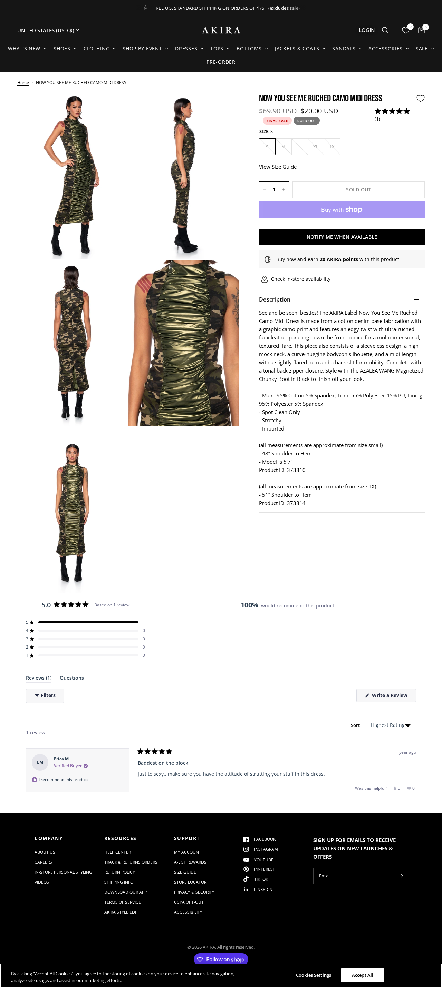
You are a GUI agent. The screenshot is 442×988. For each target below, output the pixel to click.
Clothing (97, 48)
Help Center (117, 852)
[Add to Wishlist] (420, 98)
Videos (42, 882)
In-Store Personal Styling (63, 872)
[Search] (385, 30)
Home (23, 83)
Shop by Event (142, 48)
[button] (394, 115)
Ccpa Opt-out (189, 902)
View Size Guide (278, 166)
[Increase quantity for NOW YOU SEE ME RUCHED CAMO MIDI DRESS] (283, 190)
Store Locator (190, 882)
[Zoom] (112, 107)
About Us (45, 852)
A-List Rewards (190, 862)
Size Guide (185, 872)
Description (275, 299)
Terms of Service (122, 902)
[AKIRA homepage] (221, 30)
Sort (356, 725)
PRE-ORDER (220, 62)
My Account (187, 852)
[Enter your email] (400, 876)
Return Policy (119, 872)
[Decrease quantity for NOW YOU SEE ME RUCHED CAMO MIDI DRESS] (264, 190)
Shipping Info (118, 882)
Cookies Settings (313, 975)
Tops (216, 48)
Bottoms (249, 48)
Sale (422, 48)
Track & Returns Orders (130, 862)
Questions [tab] (72, 679)
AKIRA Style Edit (121, 912)
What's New (24, 48)
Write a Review (391, 697)
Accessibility (188, 912)
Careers (43, 862)
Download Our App (125, 892)
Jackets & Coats (297, 48)
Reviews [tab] (38, 679)
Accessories (385, 48)
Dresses (186, 48)
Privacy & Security (194, 892)
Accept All (362, 975)
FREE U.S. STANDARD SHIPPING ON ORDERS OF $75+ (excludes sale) (226, 8)
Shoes (62, 48)
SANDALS (343, 48)
